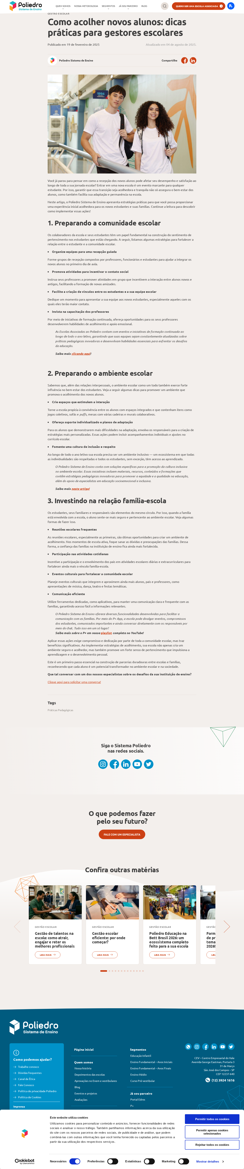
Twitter (148, 764)
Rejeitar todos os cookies (212, 1144)
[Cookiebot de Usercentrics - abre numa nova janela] (24, 1161)
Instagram (103, 764)
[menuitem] (63, 6)
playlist (106, 633)
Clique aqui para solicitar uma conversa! (74, 682)
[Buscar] (165, 6)
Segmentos (108, 5)
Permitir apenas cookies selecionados (212, 1132)
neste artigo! (80, 489)
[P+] (230, 6)
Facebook (184, 60)
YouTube (137, 764)
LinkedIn (193, 60)
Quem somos (63, 5)
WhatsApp (188, 1046)
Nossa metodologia (86, 5)
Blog (144, 5)
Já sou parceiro (128, 5)
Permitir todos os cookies (212, 1119)
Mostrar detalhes (207, 1161)
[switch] (112, 1161)
